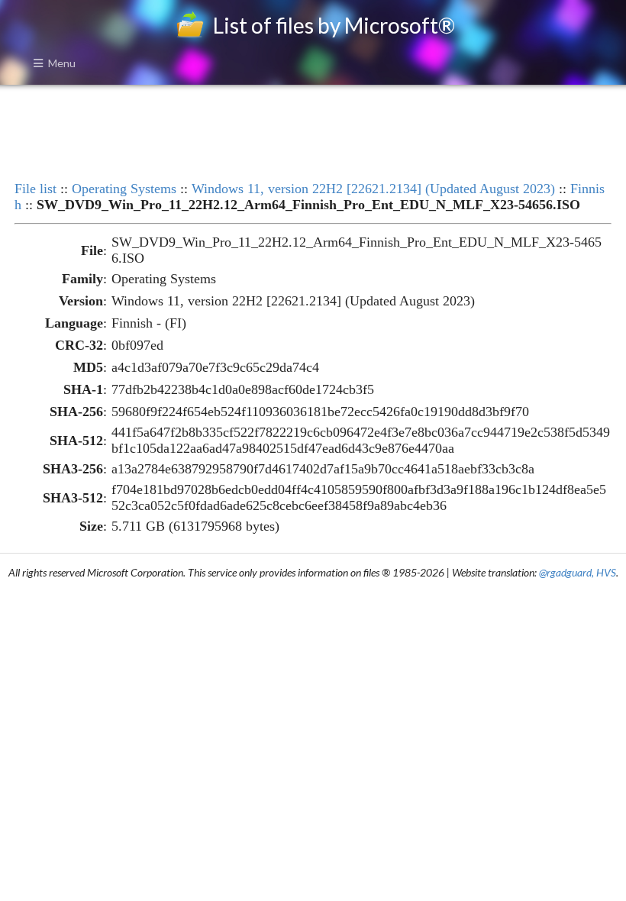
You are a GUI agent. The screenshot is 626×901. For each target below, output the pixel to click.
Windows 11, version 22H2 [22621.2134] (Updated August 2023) (373, 188)
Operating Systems (124, 188)
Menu (62, 63)
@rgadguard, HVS (577, 572)
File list (35, 188)
